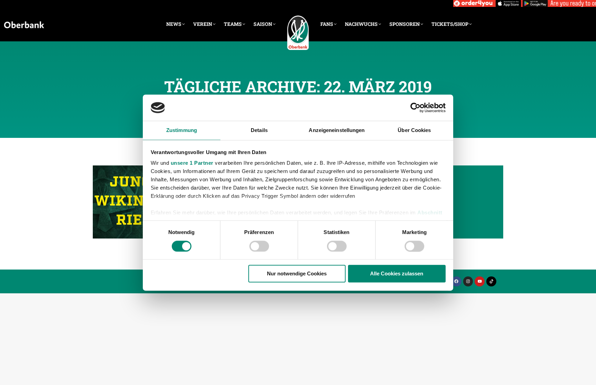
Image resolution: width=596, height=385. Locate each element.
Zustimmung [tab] (181, 130)
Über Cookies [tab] (414, 130)
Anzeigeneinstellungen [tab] (337, 130)
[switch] (259, 246)
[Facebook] (456, 281)
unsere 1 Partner (192, 163)
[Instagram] (468, 281)
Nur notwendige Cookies (297, 274)
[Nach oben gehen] (586, 375)
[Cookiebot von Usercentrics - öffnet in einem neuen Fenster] (415, 107)
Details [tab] (259, 130)
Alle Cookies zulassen (396, 274)
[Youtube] (480, 281)
